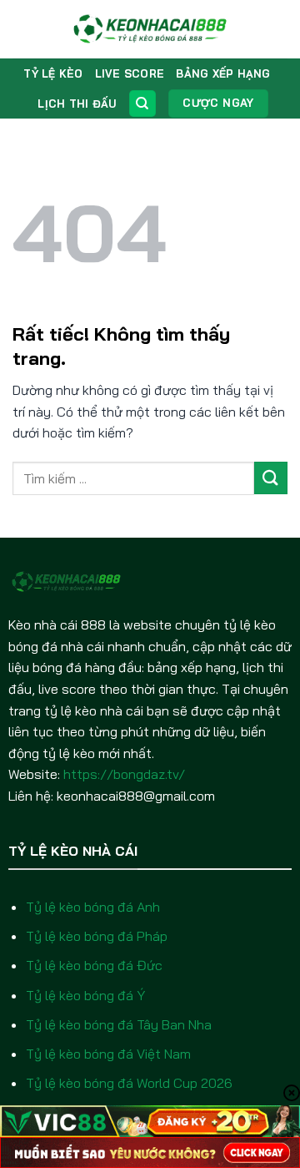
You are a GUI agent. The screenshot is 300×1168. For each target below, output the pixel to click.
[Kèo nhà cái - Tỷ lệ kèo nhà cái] (150, 29)
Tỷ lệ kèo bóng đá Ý (85, 995)
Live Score (130, 73)
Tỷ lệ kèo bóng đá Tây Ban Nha (119, 1024)
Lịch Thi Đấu (77, 103)
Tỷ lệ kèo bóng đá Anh (93, 906)
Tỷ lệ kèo (52, 73)
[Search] (142, 104)
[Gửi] (271, 478)
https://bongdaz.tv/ (124, 774)
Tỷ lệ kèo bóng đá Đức (94, 965)
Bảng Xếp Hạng (223, 73)
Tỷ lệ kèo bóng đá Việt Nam (108, 1053)
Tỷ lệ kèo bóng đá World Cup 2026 (129, 1082)
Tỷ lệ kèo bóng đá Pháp (97, 936)
